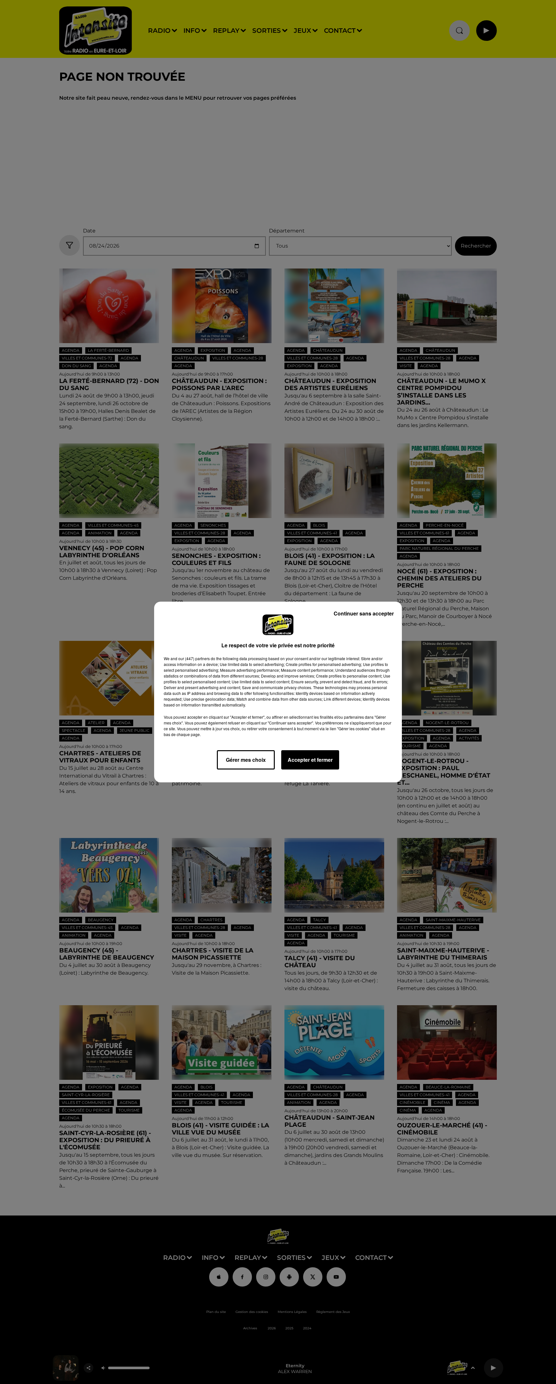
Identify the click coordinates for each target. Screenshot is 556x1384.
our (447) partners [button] (194, 658)
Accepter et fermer (310, 759)
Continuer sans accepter (364, 613)
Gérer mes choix (246, 759)
